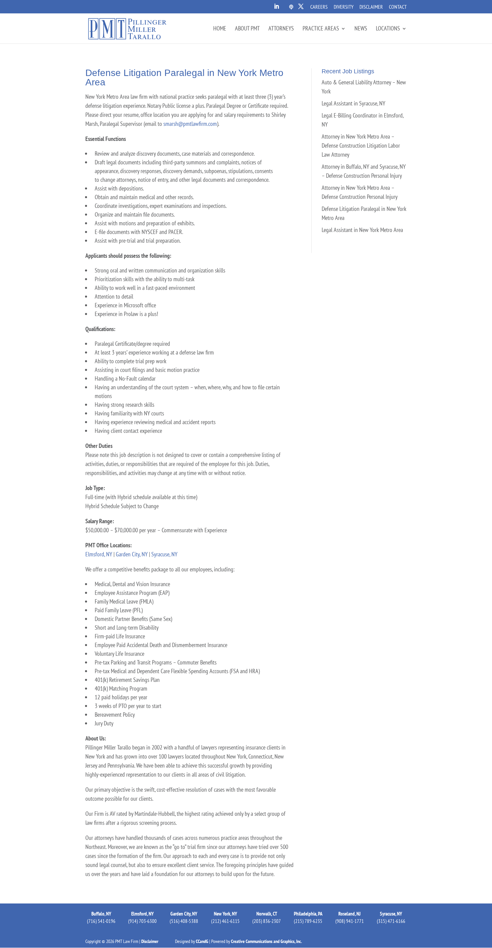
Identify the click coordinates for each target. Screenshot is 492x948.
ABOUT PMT (247, 29)
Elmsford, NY (98, 554)
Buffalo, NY (101, 914)
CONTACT (398, 7)
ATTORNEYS (281, 29)
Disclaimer (149, 941)
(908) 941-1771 (349, 921)
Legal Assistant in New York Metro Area (362, 230)
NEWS (360, 29)
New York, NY (225, 914)
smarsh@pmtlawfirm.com (190, 124)
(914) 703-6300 (142, 921)
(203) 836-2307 (266, 921)
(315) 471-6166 (391, 921)
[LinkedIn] (276, 8)
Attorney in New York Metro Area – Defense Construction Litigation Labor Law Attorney (361, 145)
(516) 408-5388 (184, 921)
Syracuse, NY (164, 554)
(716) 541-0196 (101, 921)
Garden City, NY (132, 554)
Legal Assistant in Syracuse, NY (353, 103)
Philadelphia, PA (308, 914)
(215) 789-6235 (308, 921)
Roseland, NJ (349, 914)
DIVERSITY (343, 7)
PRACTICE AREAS (321, 29)
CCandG (202, 941)
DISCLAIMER (371, 7)
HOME (219, 29)
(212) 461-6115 (225, 921)
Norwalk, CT (266, 914)
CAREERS (319, 7)
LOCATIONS (388, 29)
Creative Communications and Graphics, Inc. (266, 941)
